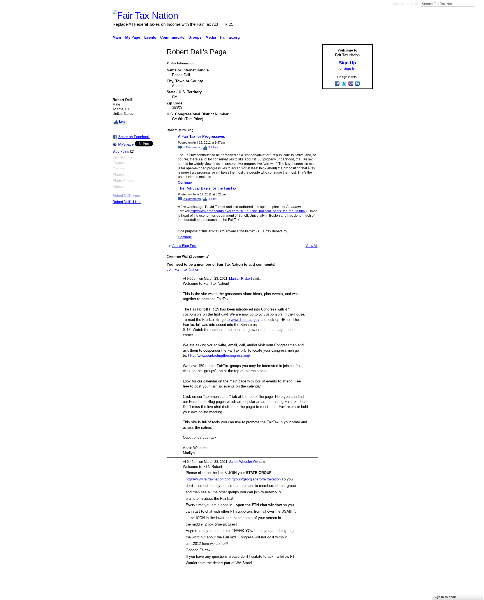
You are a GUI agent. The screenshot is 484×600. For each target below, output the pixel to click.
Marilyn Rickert (240, 279)
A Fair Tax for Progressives (201, 136)
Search (478, 3)
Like (122, 121)
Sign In (412, 4)
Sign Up (398, 4)
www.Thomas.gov (245, 319)
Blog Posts (121, 151)
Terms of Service (360, 594)
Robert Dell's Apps (127, 196)
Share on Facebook (134, 137)
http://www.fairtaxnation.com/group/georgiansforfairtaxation (233, 479)
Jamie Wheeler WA (243, 462)
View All (312, 246)
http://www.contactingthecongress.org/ (219, 355)
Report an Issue (332, 594)
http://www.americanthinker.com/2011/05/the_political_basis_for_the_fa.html (248, 211)
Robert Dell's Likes (127, 202)
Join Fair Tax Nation (183, 269)
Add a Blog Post (184, 246)
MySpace (126, 144)
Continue (185, 183)
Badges (309, 594)
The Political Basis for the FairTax (207, 188)
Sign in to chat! (445, 597)
